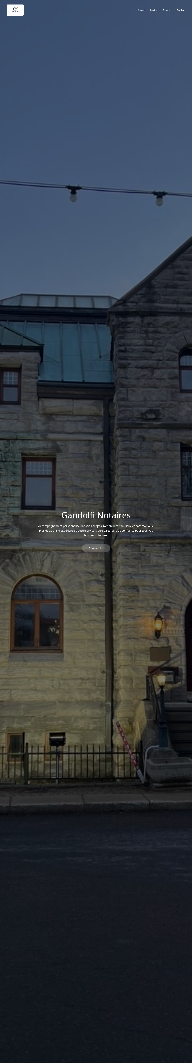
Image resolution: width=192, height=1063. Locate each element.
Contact (181, 10)
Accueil (141, 10)
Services (154, 10)
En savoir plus (96, 548)
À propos (167, 10)
